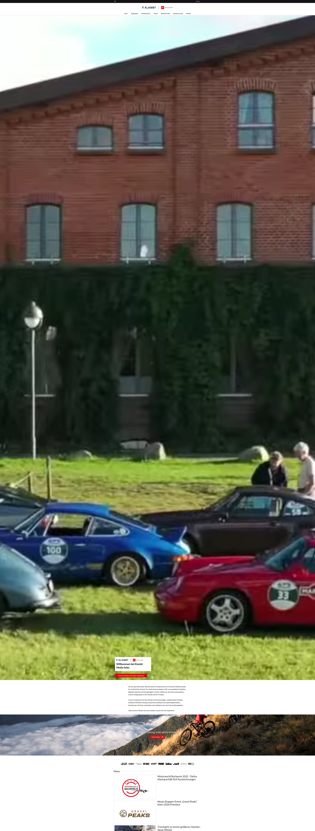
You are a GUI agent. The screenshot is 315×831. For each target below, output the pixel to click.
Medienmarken (145, 13)
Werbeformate (165, 13)
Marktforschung (178, 13)
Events (156, 13)
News (126, 13)
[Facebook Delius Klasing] (115, 1)
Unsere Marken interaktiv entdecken (131, 676)
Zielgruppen (134, 13)
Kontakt (188, 13)
